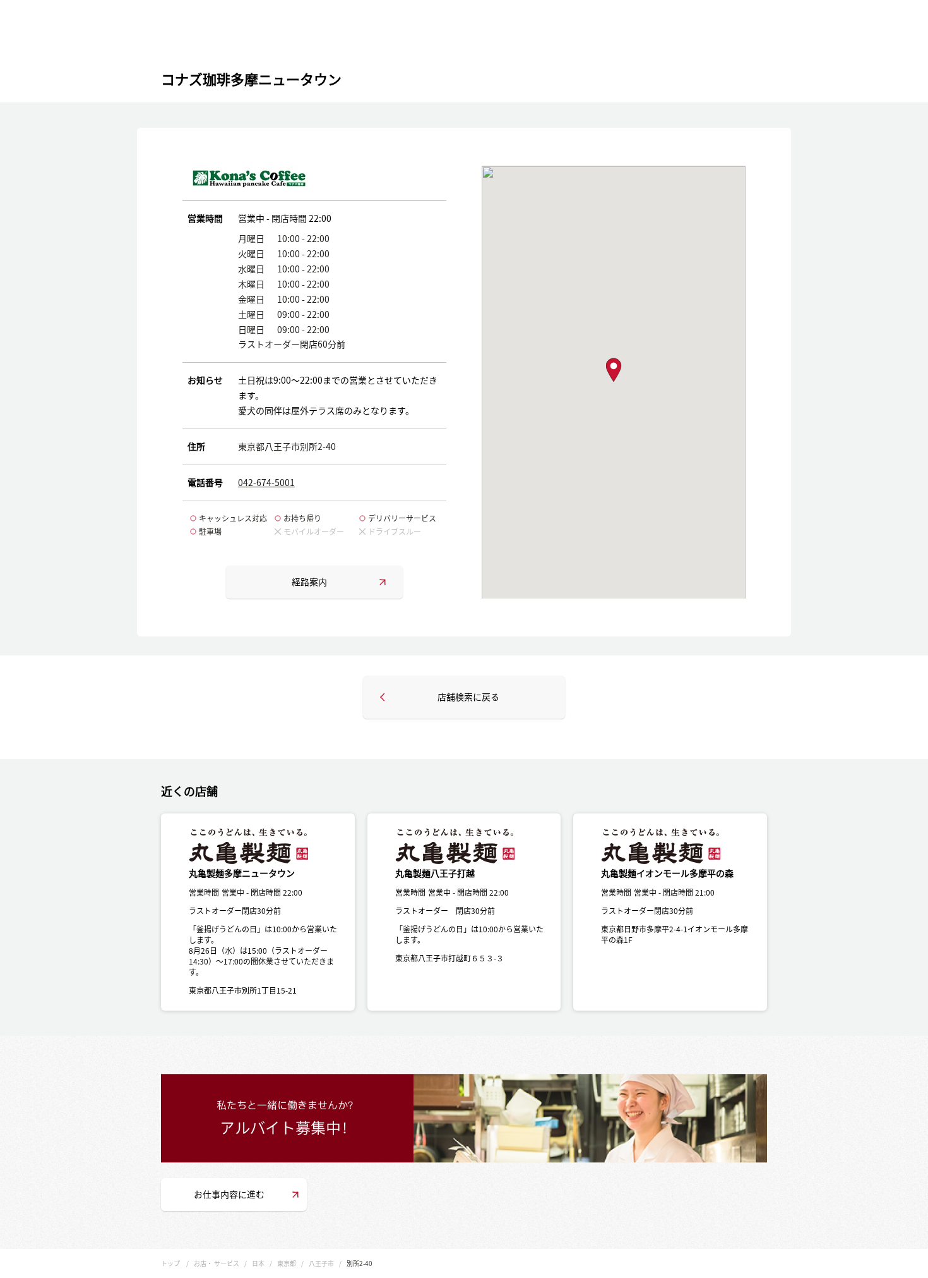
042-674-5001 (266, 482)
